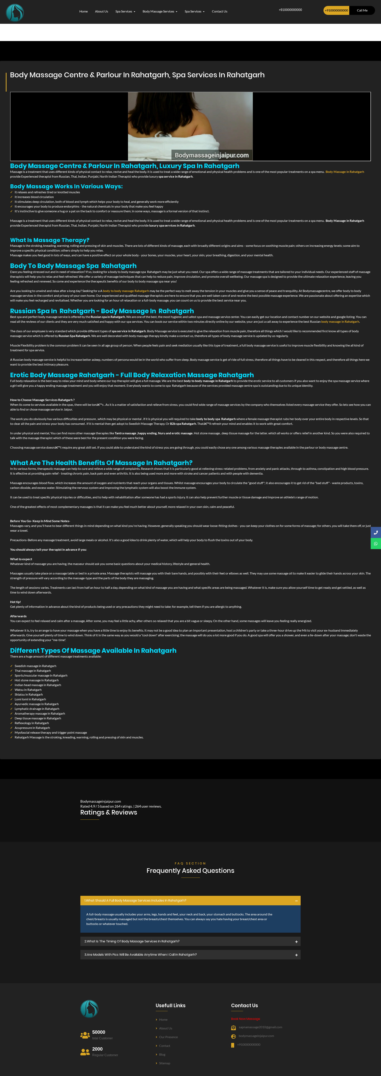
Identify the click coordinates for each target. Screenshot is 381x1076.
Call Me (362, 10)
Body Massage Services (159, 11)
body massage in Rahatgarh (340, 321)
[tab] (190, 900)
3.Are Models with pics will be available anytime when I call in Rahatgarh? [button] (141, 954)
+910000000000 (336, 10)
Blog (162, 1054)
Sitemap (164, 1063)
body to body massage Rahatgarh (126, 291)
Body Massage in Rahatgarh (345, 171)
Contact (164, 1045)
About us (165, 1028)
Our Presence (168, 1037)
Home (83, 11)
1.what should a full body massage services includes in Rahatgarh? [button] (135, 900)
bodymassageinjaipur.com (256, 1036)
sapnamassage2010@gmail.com (260, 1027)
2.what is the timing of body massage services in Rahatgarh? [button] (132, 941)
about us (101, 11)
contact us (219, 11)
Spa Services (124, 11)
